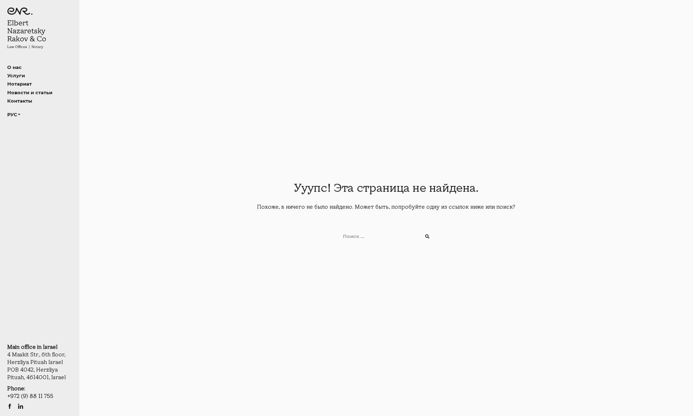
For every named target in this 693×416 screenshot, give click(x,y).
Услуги (16, 75)
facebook (9, 406)
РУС (12, 114)
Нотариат (19, 84)
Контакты (19, 101)
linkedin (20, 406)
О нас (14, 67)
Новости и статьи (29, 92)
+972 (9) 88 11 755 (30, 396)
